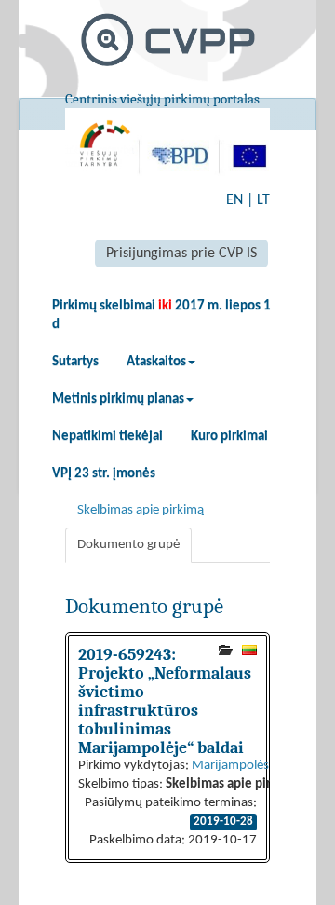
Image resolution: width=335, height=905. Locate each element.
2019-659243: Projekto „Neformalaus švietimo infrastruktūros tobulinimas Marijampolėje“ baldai (164, 701)
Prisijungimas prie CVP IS (181, 253)
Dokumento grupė (128, 545)
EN (234, 200)
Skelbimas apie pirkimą (140, 510)
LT (263, 200)
